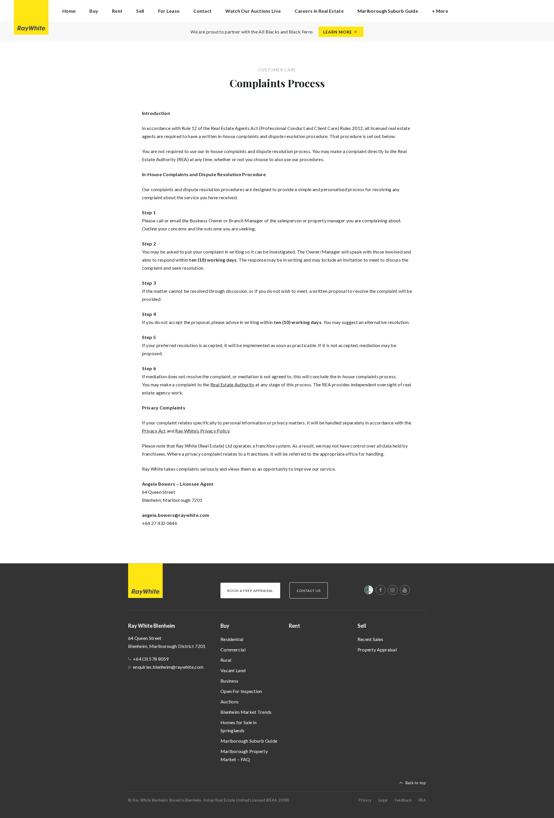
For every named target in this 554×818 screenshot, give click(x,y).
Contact (202, 11)
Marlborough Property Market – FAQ (244, 755)
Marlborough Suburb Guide (248, 741)
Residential (231, 639)
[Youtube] (405, 590)
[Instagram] (393, 590)
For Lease (169, 11)
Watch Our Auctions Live (253, 11)
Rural (225, 660)
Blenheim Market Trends (246, 712)
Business (229, 680)
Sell (362, 626)
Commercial (233, 649)
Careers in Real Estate (319, 11)
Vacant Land (233, 670)
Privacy (365, 800)
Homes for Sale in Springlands (238, 726)
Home (69, 11)
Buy (224, 626)
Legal (383, 800)
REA (422, 800)
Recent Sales (370, 639)
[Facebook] (380, 590)
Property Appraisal (377, 649)
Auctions (229, 701)
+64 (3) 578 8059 (151, 659)
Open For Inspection (241, 691)
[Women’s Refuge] (368, 591)
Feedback (403, 800)
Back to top (415, 782)
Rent (117, 11)
